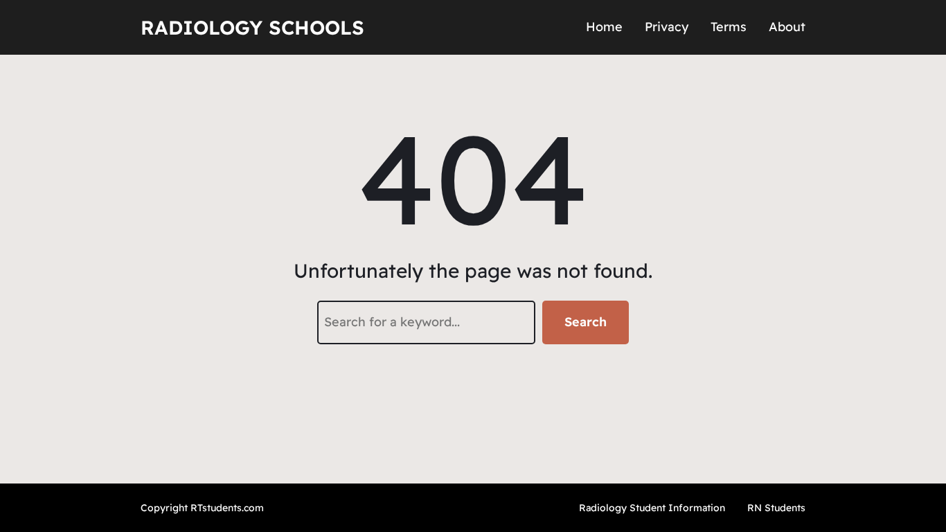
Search (585, 322)
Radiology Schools (252, 27)
